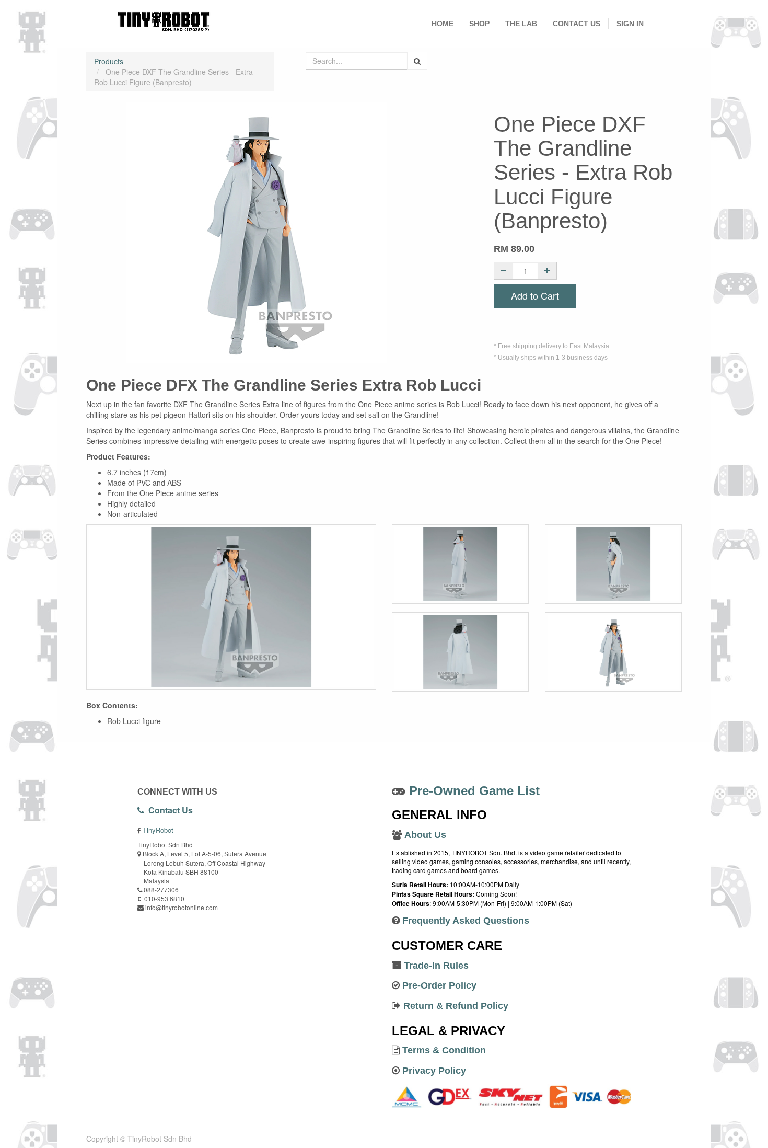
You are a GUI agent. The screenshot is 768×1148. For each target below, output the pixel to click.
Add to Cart (535, 295)
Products (108, 61)
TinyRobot (158, 830)
